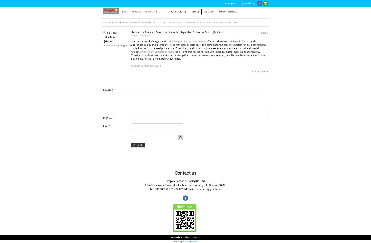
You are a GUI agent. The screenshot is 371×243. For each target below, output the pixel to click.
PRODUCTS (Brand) (153, 12)
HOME (125, 12)
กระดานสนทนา (111, 22)
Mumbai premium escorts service (187, 41)
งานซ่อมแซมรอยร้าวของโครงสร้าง (139, 22)
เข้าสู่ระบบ (232, 3)
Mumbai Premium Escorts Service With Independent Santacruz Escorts (198, 22)
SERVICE (195, 12)
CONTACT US (209, 12)
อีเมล (106, 126)
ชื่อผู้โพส (108, 118)
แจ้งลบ (264, 32)
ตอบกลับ (139, 145)
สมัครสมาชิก (249, 3)
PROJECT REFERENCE (228, 12)
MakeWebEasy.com (190, 242)
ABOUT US (136, 12)
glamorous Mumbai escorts (146, 65)
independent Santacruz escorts (157, 51)
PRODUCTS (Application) (176, 12)
